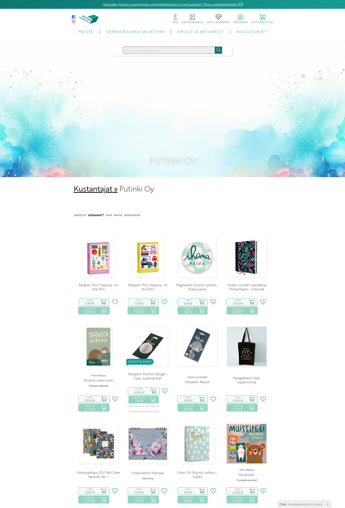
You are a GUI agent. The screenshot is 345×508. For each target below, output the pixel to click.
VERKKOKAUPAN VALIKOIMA (135, 31)
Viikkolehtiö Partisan (147, 473)
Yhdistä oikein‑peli (98, 380)
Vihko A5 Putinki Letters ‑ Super (197, 474)
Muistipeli (246, 475)
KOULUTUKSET (252, 31)
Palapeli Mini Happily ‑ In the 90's (98, 287)
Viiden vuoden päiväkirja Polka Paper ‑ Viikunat (246, 287)
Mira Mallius (98, 375)
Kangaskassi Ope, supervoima (246, 380)
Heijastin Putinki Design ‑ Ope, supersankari (148, 376)
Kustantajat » (96, 188)
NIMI (109, 215)
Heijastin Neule (197, 382)
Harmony (147, 478)
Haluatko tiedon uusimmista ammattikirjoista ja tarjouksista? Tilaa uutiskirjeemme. (170, 4)
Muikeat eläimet (246, 480)
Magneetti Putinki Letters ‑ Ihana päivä (197, 287)
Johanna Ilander (197, 377)
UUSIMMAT (95, 215)
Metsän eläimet (98, 385)
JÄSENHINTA (132, 215)
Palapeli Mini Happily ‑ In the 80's (147, 287)
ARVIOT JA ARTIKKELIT (200, 31)
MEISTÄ (85, 31)
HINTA (118, 215)
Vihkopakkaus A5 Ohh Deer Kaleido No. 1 (98, 474)
